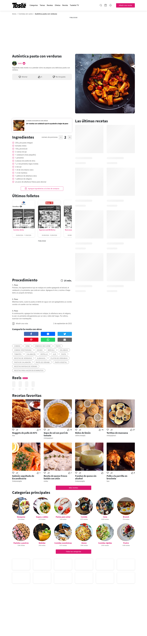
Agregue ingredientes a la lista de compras (43, 188)
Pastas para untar (63, 517)
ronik (20, 63)
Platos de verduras (59, 358)
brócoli (51, 350)
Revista (65, 5)
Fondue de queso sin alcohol (85, 477)
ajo (54, 354)
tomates (17, 354)
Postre (126, 543)
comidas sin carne (43, 346)
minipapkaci (48, 438)
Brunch (126, 517)
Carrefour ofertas (18, 230)
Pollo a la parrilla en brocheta (117, 477)
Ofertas (57, 5)
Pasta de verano (43, 362)
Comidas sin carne (26, 14)
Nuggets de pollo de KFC (24, 433)
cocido (40, 350)
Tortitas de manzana (117, 433)
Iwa (13, 436)
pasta (58, 346)
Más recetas (73, 488)
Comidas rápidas (105, 543)
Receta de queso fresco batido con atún (55, 477)
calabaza (64, 350)
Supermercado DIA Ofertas (47, 230)
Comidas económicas (63, 543)
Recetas (50, 5)
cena (28, 346)
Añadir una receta (125, 5)
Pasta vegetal (61, 362)
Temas (42, 5)
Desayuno (21, 517)
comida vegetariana (23, 350)
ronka (46, 481)
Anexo (84, 543)
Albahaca (41, 358)
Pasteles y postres (21, 543)
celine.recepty (80, 436)
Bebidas (42, 543)
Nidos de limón (83, 433)
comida (17, 346)
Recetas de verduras (23, 358)
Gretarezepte (17, 481)
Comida (84, 517)
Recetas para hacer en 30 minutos (28, 370)
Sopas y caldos (42, 517)
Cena (105, 517)
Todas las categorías (73, 551)
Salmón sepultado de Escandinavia (23, 477)
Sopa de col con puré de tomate (56, 434)
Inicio (14, 14)
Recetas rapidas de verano (25, 366)
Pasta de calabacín (22, 362)
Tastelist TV (74, 5)
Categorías (34, 5)
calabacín (31, 354)
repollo (44, 354)
